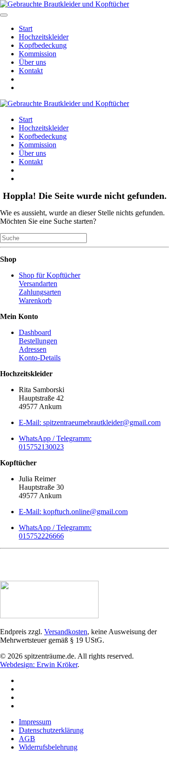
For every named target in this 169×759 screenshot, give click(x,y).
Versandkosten (65, 632)
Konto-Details (40, 358)
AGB (27, 739)
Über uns (32, 62)
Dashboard (35, 332)
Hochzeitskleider (44, 37)
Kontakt (31, 71)
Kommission (37, 54)
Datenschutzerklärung (51, 730)
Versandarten (38, 284)
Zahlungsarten (40, 292)
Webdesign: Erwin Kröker (38, 664)
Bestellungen (38, 341)
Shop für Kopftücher (49, 275)
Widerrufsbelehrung (48, 747)
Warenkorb (35, 300)
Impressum (35, 722)
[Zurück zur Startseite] (64, 4)
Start (25, 28)
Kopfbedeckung (43, 45)
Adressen (32, 349)
